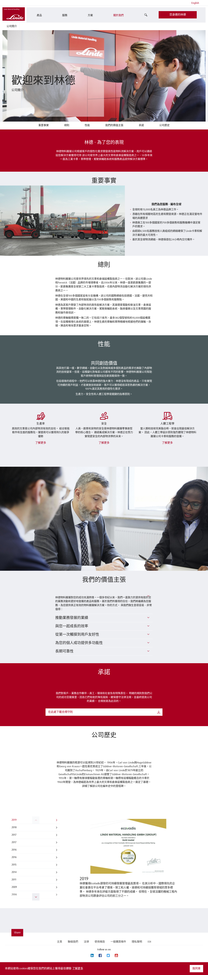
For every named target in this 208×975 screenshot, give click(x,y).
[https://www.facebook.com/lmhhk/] (100, 955)
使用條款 (100, 942)
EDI (149, 942)
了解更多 (77, 968)
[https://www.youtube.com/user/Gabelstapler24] (116, 955)
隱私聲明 (137, 942)
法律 (86, 942)
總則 (66, 125)
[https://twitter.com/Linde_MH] (108, 955)
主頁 (59, 942)
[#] (148, 595)
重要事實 (43, 125)
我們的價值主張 (114, 125)
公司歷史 (164, 125)
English (195, 3)
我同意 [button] (196, 968)
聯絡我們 (73, 942)
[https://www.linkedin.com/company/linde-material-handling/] (92, 955)
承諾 (141, 125)
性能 (87, 125)
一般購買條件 (118, 942)
